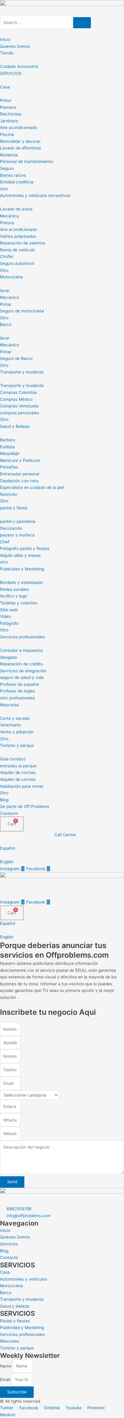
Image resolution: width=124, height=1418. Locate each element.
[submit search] (82, 23)
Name (6, 1366)
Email (5, 1379)
